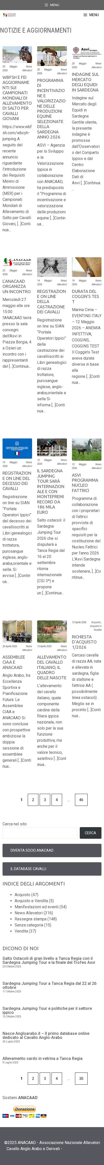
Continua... (22, 366)
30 (81, 1079)
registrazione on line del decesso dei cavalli (17, 481)
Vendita (21, 931)
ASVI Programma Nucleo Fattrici (85, 483)
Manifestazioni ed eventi (37, 906)
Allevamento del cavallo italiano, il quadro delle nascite (51, 667)
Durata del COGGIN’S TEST (85, 296)
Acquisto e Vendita (31, 900)
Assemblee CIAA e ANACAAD (14, 662)
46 (81, 800)
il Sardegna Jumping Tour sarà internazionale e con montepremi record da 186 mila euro (50, 491)
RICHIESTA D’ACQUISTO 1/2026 (84, 641)
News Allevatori (29, 913)
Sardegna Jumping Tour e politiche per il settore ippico (47, 1010)
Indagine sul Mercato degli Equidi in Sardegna (85, 82)
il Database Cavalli (28, 869)
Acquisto (96, 622)
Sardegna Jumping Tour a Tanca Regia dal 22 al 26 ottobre (49, 985)
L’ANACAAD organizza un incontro (17, 286)
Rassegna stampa (30, 919)
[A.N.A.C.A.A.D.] (9, 15)
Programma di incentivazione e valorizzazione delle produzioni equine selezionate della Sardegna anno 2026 (51, 108)
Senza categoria (29, 925)
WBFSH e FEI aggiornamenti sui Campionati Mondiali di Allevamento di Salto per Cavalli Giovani (17, 98)
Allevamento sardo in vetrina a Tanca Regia (43, 1058)
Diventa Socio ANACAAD (32, 850)
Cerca (90, 833)
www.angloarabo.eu (80, 1148)
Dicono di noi (21, 948)
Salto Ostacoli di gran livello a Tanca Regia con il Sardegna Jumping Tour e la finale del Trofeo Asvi (49, 960)
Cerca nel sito (15, 824)
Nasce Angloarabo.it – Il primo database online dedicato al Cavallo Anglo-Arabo (46, 1035)
